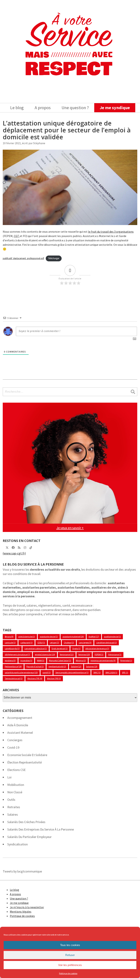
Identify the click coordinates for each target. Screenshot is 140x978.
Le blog (17, 107)
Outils (11, 799)
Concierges (14, 740)
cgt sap (54, 642)
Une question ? (75, 107)
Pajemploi (126, 660)
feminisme (67, 654)
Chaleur (69, 642)
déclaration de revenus (97, 648)
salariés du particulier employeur (29, 837)
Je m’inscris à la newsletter (27, 907)
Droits (76, 648)
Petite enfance (13, 666)
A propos (43, 107)
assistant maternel (73, 636)
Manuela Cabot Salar (60, 660)
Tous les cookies (70, 945)
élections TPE (34, 678)
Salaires (91, 666)
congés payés (12, 648)
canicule (10, 642)
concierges (85, 642)
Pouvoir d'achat (35, 666)
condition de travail (106, 642)
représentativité (57, 666)
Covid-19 (13, 747)
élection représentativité (24, 762)
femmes (84, 654)
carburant (26, 642)
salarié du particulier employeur (21, 672)
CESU (41, 642)
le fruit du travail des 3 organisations (111, 231)
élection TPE (54, 678)
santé (46, 672)
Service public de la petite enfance (72, 672)
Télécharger (53, 258)
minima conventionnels (103, 660)
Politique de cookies (68, 973)
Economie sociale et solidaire (27, 755)
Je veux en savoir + (70, 527)
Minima (81, 660)
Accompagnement (19, 718)
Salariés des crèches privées (26, 822)
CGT (17, 236)
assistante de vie (49, 636)
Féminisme (114, 654)
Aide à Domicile (17, 725)
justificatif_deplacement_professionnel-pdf (23, 258)
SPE (125, 672)
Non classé (14, 792)
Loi (9, 777)
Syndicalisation (17, 844)
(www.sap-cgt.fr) (14, 553)
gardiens (10, 660)
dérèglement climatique (17, 654)
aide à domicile (26, 636)
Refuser (70, 955)
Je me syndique (115, 107)
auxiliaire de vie (112, 636)
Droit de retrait (59, 648)
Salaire (76, 666)
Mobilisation (15, 785)
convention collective (35, 648)
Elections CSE (16, 770)
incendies (26, 660)
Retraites (13, 807)
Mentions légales (20, 911)
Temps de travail (14, 678)
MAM (40, 660)
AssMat (94, 636)
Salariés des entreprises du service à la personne (40, 829)
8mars (9, 636)
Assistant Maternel (20, 732)
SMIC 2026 (111, 672)
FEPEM (99, 654)
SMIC (97, 672)
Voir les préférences (70, 965)
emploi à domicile (45, 654)
